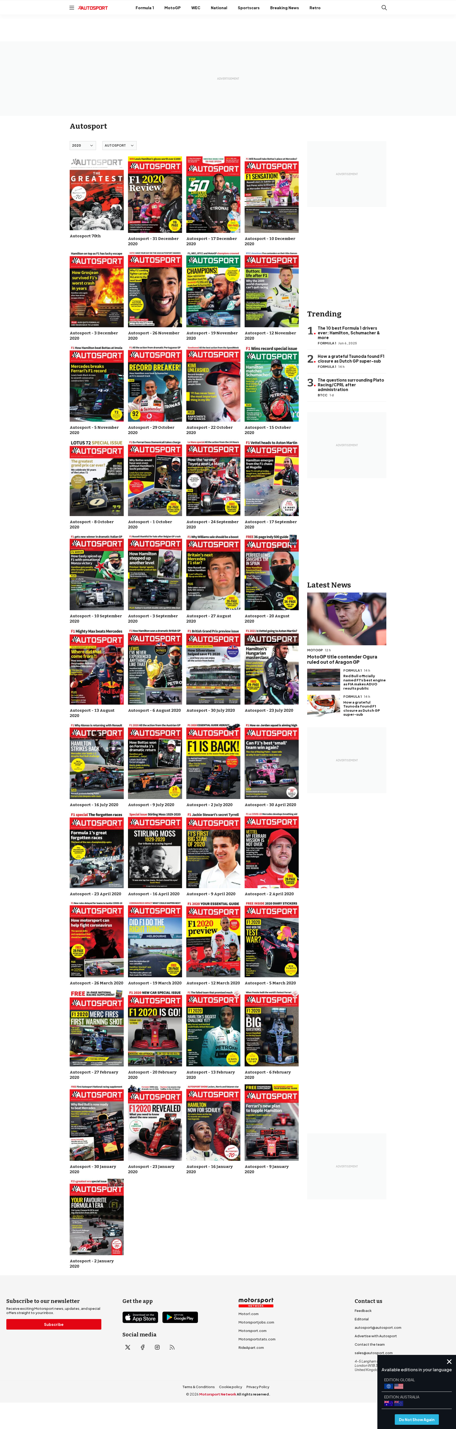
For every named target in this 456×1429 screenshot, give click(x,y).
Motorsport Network (217, 1394)
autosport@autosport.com (378, 1327)
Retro (315, 7)
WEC (195, 7)
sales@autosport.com (374, 1353)
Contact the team (370, 1344)
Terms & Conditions (198, 1387)
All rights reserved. (253, 1394)
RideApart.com (251, 1347)
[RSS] (172, 1347)
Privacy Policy (257, 1387)
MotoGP (172, 7)
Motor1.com (249, 1314)
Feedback (363, 1310)
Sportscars (249, 7)
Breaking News (284, 7)
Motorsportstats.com (257, 1339)
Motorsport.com (253, 1331)
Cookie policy (230, 1387)
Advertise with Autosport (376, 1336)
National (219, 7)
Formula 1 (145, 7)
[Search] (384, 7)
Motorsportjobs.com (256, 1322)
